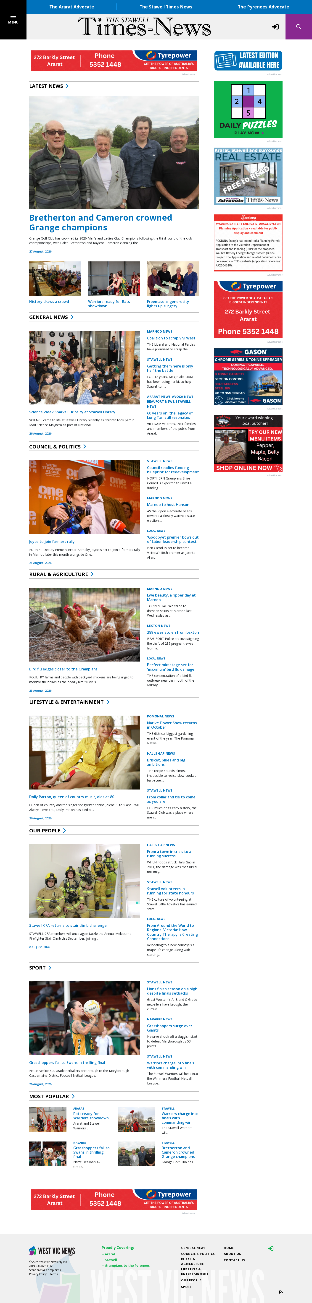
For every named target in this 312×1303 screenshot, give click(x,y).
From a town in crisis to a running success (169, 853)
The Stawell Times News (166, 7)
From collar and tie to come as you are (171, 799)
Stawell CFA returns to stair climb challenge (68, 925)
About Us (232, 1254)
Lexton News (158, 625)
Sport (37, 967)
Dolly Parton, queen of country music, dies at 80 (71, 796)
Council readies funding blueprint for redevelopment (173, 469)
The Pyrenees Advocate (263, 7)
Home (229, 1248)
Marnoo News (159, 331)
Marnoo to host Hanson (168, 504)
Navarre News (159, 1019)
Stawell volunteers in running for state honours (170, 891)
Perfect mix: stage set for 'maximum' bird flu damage (170, 667)
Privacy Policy (38, 1274)
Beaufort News (160, 401)
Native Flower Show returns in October (172, 725)
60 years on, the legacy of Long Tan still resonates (170, 415)
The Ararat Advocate (71, 7)
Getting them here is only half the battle (170, 368)
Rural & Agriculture (58, 574)
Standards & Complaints (45, 1270)
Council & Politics (55, 446)
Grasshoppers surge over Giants (169, 1028)
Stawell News (159, 359)
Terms (54, 1274)
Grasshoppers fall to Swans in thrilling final (67, 1062)
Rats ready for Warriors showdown (91, 1116)
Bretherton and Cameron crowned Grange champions (100, 222)
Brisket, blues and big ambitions (166, 762)
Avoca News (182, 396)
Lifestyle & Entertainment (66, 701)
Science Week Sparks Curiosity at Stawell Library (72, 411)
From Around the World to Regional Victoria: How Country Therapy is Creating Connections (172, 932)
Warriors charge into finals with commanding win (170, 1065)
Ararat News (159, 396)
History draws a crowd (49, 301)
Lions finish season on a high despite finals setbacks (172, 991)
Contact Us (234, 1260)
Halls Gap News (161, 753)
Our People (44, 830)
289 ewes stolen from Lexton (173, 632)
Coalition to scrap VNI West (171, 338)
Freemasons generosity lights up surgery (168, 303)
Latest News (46, 85)
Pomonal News (160, 716)
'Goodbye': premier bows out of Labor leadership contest (173, 539)
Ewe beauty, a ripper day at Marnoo (171, 597)
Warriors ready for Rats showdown (109, 303)
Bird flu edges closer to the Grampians (63, 669)
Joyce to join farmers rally (52, 541)
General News (48, 316)
